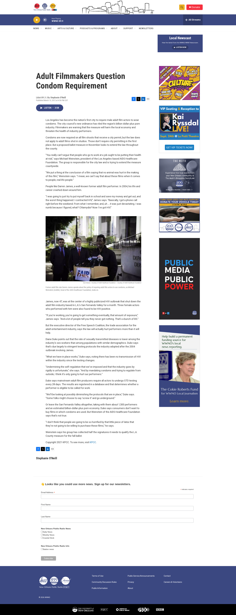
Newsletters (146, 28)
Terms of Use (97, 576)
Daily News (47, 532)
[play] (37, 19)
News (36, 28)
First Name (46, 504)
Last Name (45, 516)
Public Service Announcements (141, 576)
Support (128, 28)
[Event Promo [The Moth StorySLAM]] (179, 176)
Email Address (48, 492)
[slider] (49, 19)
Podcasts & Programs (92, 28)
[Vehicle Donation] (179, 215)
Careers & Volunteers (173, 582)
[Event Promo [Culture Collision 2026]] (179, 83)
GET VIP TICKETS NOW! (179, 147)
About (114, 28)
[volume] (45, 20)
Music (48, 28)
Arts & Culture (65, 28)
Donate (195, 7)
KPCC (93, 442)
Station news (48, 549)
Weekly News (48, 535)
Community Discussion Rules (104, 582)
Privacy (131, 582)
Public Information (100, 588)
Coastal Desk (48, 538)
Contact (167, 576)
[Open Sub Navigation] (41, 28)
